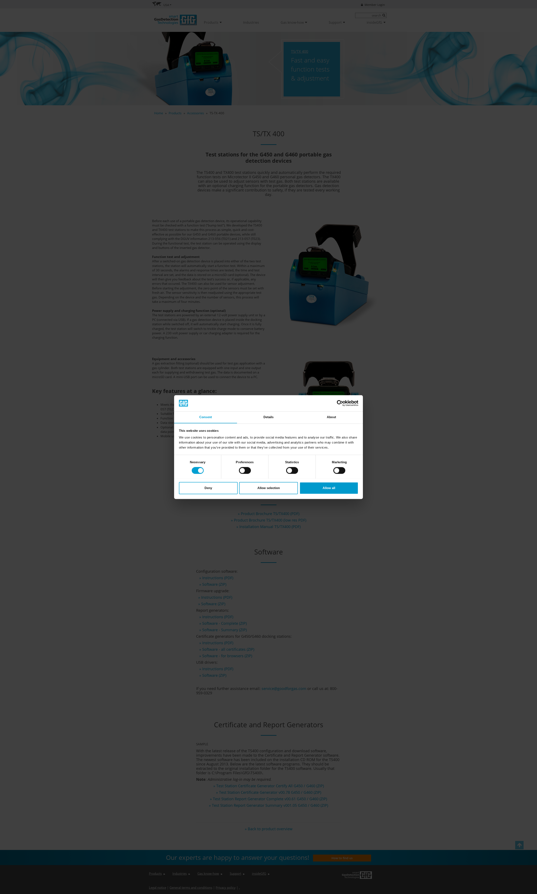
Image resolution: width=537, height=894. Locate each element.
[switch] (245, 470)
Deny (208, 488)
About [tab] (331, 417)
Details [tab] (268, 417)
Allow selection (268, 488)
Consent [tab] (205, 417)
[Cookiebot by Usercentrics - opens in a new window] (340, 403)
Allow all (329, 488)
